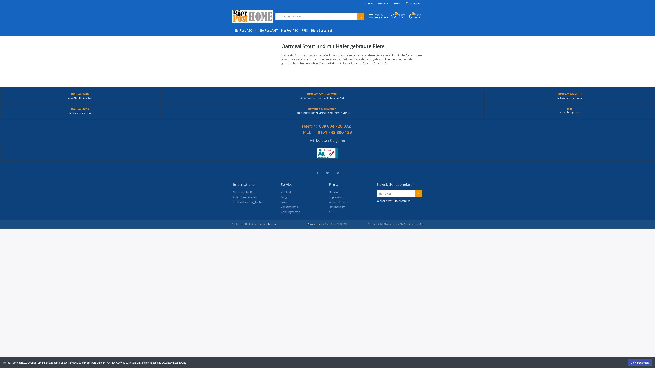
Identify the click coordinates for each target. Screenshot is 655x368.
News (397, 3)
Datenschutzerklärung (174, 362)
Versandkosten (268, 224)
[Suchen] (360, 16)
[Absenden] (418, 193)
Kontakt (370, 3)
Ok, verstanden (640, 362)
